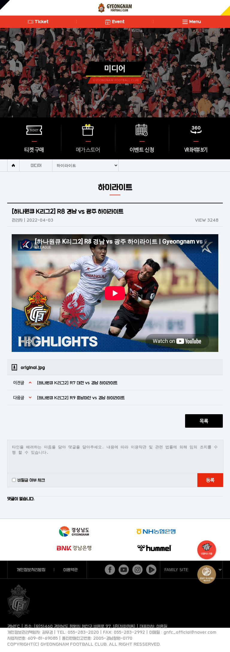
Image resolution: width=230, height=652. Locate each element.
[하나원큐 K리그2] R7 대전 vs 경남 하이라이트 (77, 382)
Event (118, 21)
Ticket (42, 21)
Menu (195, 21)
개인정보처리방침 (30, 569)
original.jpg (33, 367)
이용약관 (70, 569)
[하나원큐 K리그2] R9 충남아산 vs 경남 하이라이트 (81, 397)
